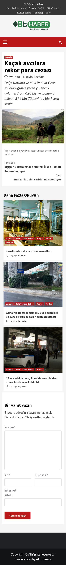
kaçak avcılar (45, 150)
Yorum (9, 427)
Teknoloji (38, 12)
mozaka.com (23, 559)
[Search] (60, 42)
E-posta (41, 475)
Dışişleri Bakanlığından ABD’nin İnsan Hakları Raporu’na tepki (32, 167)
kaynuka (22, 255)
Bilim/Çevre (53, 7)
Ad (7, 475)
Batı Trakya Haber (16, 7)
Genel (49, 238)
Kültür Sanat (24, 12)
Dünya (39, 238)
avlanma (15, 150)
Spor (48, 12)
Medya (9, 242)
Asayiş (32, 7)
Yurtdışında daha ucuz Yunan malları (28, 251)
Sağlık (41, 7)
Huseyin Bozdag (32, 77)
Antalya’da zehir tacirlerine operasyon (37, 177)
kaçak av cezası (29, 150)
